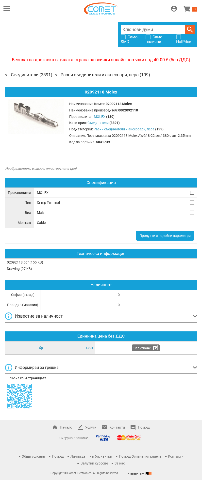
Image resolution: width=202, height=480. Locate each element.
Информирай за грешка (37, 367)
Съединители (24, 74)
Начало (66, 427)
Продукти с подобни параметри (165, 236)
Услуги (90, 427)
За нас (120, 463)
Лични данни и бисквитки (91, 456)
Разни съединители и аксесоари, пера (100, 74)
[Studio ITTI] (140, 473)
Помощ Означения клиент (140, 456)
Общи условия (33, 456)
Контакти (117, 427)
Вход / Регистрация (174, 8)
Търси (190, 29)
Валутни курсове (94, 463)
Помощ (144, 427)
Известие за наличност (39, 316)
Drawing (13, 269)
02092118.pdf (18, 262)
